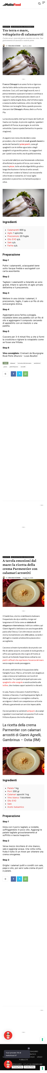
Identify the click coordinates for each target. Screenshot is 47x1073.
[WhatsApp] (25, 373)
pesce (5, 366)
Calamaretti (13, 230)
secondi (23, 366)
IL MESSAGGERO (32, 1051)
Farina (10, 245)
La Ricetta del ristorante (22, 26)
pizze (11, 166)
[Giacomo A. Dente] (4, 45)
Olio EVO (11, 239)
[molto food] (12, 5)
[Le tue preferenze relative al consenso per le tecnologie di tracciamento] (42, 1068)
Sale (9, 242)
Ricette (6, 26)
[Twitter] (19, 373)
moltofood (37, 363)
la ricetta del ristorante (24, 363)
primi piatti (25, 144)
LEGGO (39, 1057)
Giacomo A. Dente (14, 45)
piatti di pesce (14, 366)
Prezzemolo (13, 236)
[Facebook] (13, 373)
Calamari (12, 363)
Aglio (10, 233)
